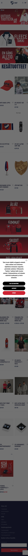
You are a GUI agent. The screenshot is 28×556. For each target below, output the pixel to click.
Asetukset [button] (14, 288)
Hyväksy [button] (14, 293)
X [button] (26, 260)
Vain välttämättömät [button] (14, 283)
